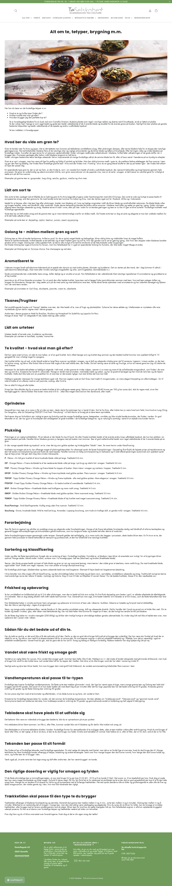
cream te (62, 288)
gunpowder (36, 178)
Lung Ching (162, 410)
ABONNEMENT (103, 18)
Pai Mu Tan (73, 780)
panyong (74, 220)
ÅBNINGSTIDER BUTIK (142, 18)
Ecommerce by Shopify (96, 878)
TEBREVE (37, 18)
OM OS (128, 18)
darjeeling (33, 220)
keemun (49, 220)
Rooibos (51, 313)
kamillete (31, 336)
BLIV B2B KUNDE (117, 18)
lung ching (46, 178)
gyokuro (63, 178)
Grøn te (8, 148)
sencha (55, 178)
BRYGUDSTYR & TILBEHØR (84, 18)
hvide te (56, 169)
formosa (34, 249)
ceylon (42, 220)
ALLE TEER (26, 18)
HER (132, 859)
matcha (71, 178)
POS (84, 878)
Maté (33, 313)
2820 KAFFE (46, 18)
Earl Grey (33, 288)
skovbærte (43, 288)
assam (64, 220)
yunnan (57, 220)
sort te (108, 198)
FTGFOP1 (39, 412)
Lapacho (87, 313)
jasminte (53, 288)
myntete (39, 336)
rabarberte (71, 288)
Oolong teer (10, 238)
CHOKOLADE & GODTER (62, 18)
